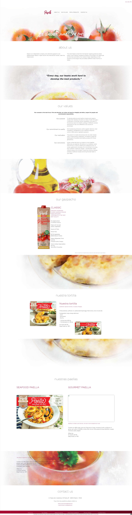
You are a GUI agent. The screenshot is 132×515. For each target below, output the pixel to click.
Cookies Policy (102, 512)
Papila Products (59, 512)
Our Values (44, 512)
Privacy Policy (87, 512)
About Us (30, 512)
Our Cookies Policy (95, 514)
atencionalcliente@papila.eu (65, 503)
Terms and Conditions (73, 512)
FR (130, 1)
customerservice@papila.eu (65, 505)
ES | (126, 1)
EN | (129, 1)
